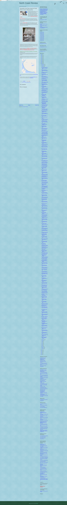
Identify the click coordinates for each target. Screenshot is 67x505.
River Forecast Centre (42, 389)
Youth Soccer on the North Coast (44, 460)
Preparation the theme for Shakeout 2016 (44, 204)
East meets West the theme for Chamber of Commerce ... (44, 188)
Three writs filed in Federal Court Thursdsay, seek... (44, 109)
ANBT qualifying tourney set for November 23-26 (44, 289)
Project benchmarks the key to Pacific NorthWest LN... (44, 122)
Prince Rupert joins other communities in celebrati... (44, 310)
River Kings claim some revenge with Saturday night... (44, 242)
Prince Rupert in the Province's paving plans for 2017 (44, 143)
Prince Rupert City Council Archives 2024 (43, 366)
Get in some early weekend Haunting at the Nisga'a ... (44, 132)
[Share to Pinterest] (29, 81)
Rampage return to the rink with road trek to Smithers (44, 101)
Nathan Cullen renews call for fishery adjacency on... (44, 228)
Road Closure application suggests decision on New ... (44, 287)
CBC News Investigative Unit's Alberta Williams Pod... (44, 80)
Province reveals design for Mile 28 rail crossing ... (44, 128)
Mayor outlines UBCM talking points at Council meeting (44, 261)
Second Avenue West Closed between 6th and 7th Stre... (44, 217)
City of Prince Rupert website (43, 372)
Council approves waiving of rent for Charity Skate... (44, 105)
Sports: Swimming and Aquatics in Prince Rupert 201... (44, 178)
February (43, 347)
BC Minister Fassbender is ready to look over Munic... (44, 328)
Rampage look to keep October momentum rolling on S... (44, 251)
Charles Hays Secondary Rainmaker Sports (43, 444)
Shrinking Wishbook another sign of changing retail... (44, 186)
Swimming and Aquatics (43, 461)
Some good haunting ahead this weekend (44, 99)
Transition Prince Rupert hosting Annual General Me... (44, 219)
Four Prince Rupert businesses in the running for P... (44, 75)
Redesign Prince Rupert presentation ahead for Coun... (44, 297)
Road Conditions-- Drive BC (43, 369)
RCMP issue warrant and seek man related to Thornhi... (44, 319)
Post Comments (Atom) (25, 106)
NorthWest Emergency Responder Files (42, 359)
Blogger (37, 503)
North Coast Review (28, 3)
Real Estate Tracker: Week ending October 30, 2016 (44, 89)
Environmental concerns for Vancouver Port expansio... (44, 191)
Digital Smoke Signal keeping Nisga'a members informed (43, 103)
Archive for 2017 (42, 39)
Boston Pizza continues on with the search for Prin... (44, 162)
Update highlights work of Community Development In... (44, 274)
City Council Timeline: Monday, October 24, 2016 (44, 126)
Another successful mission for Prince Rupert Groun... (44, 182)
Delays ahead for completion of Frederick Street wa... (44, 323)
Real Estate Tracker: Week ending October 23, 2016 (44, 174)
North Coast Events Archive (43, 43)
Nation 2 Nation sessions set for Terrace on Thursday (44, 211)
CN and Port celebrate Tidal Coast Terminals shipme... (44, 335)
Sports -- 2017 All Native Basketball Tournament (44, 291)
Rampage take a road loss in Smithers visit (44, 72)
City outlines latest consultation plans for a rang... (44, 278)
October (43, 66)
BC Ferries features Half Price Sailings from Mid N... (44, 149)
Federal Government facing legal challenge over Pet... (44, 133)
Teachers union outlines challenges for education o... (44, 326)
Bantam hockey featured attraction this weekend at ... (44, 202)
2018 (41, 61)
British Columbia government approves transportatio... (44, 321)
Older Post (37, 105)
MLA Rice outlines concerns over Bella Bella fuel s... (44, 160)
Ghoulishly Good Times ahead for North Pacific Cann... (44, 195)
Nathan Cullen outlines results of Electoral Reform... (44, 184)
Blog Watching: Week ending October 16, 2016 (44, 247)
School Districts (42, 400)
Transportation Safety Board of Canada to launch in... (44, 232)
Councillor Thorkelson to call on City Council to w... (44, 271)
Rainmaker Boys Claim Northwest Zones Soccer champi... (44, 84)
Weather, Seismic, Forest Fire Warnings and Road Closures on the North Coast (43, 431)
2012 (41, 353)
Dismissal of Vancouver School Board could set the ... (44, 222)
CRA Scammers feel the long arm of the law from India (44, 173)
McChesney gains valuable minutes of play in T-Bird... (44, 239)
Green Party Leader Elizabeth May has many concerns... (44, 213)
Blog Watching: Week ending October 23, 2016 (44, 176)
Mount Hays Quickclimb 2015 (43, 452)
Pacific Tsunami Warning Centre (43, 388)
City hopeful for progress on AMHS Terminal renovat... (44, 257)
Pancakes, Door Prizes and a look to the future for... (44, 197)
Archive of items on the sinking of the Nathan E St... (44, 266)
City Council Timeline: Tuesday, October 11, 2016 (44, 276)
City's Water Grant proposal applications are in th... (44, 119)
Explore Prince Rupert (42, 360)
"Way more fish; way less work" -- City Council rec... (44, 270)
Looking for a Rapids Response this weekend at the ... (44, 154)
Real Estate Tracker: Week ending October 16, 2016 (44, 245)
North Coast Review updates (43, 19)
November (43, 65)
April (42, 345)
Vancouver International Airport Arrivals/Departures (43, 394)
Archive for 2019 (42, 37)
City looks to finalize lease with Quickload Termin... (44, 215)
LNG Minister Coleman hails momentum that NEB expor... (44, 235)
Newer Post (21, 105)
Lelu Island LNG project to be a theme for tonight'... (44, 166)
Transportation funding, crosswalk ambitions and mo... (44, 224)
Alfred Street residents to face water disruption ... (44, 180)
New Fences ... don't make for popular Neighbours (44, 316)
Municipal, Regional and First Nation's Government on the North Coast (43, 422)
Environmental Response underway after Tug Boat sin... (44, 263)
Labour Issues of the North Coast (44, 420)
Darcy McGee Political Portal (43, 407)
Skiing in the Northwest (42, 467)
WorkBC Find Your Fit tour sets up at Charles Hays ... (44, 147)
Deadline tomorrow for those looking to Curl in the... (44, 138)
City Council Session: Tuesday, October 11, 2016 (44, 302)
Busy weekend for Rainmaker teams (43, 243)
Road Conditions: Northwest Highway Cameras (43, 371)
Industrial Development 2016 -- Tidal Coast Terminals (44, 338)
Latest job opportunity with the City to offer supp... (44, 285)
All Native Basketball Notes (43, 468)
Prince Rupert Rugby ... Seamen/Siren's (42, 473)
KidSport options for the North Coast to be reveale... (44, 281)
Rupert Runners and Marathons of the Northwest (43, 476)
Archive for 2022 (42, 34)
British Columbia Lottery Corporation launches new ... (44, 199)
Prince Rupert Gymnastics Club (43, 456)
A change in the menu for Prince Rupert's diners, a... (44, 283)
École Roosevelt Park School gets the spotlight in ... (44, 231)
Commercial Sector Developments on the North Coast (43, 412)
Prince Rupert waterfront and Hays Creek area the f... (44, 193)
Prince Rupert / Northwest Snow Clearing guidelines (43, 27)
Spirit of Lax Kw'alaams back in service (44, 130)
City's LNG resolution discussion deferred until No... (44, 116)
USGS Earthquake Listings (43, 387)
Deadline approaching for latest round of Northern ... (44, 156)
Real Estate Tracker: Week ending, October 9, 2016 (44, 304)
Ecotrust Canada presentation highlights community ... (44, 124)
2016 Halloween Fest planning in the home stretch (44, 152)
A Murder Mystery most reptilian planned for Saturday (44, 255)
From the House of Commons (43, 405)
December (43, 64)
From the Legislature (42, 406)
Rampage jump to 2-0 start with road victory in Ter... (44, 292)
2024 (41, 54)
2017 (41, 62)
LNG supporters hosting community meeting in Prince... (44, 226)
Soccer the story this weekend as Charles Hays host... (44, 97)
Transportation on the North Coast (44, 427)
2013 (41, 352)
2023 (41, 55)
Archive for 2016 (42, 40)
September (43, 339)
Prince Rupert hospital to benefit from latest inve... (44, 259)
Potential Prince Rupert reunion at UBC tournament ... (44, 107)
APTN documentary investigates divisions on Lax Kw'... (44, 87)
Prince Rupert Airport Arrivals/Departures (42, 391)
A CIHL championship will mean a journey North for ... (44, 308)
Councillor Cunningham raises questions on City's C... (44, 114)
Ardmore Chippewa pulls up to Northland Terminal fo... (44, 253)
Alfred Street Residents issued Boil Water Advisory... (44, 140)
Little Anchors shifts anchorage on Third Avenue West (43, 95)
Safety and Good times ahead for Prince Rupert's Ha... (44, 70)
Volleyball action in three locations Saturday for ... (44, 164)
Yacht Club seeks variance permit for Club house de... (44, 159)
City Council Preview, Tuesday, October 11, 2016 (44, 299)
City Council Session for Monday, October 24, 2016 (44, 170)
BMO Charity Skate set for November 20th (44, 78)
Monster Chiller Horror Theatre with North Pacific (44, 76)
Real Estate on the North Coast (43, 426)
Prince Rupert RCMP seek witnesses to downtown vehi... (44, 68)
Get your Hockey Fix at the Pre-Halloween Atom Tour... (44, 93)
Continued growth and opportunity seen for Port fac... (44, 333)
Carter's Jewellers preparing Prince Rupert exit (44, 82)
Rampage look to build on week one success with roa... (44, 312)
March (42, 346)
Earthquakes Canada (42, 386)
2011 (41, 354)
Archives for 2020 (42, 36)
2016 (41, 63)
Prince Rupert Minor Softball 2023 (44, 457)
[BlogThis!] (27, 81)
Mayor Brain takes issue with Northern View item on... (44, 208)
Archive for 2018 (42, 38)
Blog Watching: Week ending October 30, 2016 (44, 90)
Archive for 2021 (42, 35)
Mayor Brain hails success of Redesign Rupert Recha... (44, 111)
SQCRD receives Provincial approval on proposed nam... (44, 315)
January (43, 348)
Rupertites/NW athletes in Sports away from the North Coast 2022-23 (44, 479)
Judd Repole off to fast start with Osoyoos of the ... (44, 145)
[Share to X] (28, 81)
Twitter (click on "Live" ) (42, 51)
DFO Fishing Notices (42, 380)
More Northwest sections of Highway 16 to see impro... (44, 136)
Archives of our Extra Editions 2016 (43, 249)
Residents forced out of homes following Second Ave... (44, 206)
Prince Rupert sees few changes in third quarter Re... (44, 237)
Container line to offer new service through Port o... (44, 267)
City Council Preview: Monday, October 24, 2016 (44, 168)
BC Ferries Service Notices (43, 379)
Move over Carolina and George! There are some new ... (44, 331)
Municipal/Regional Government (43, 399)
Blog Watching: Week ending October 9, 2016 (44, 305)
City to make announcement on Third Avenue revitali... (44, 295)
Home (29, 105)
